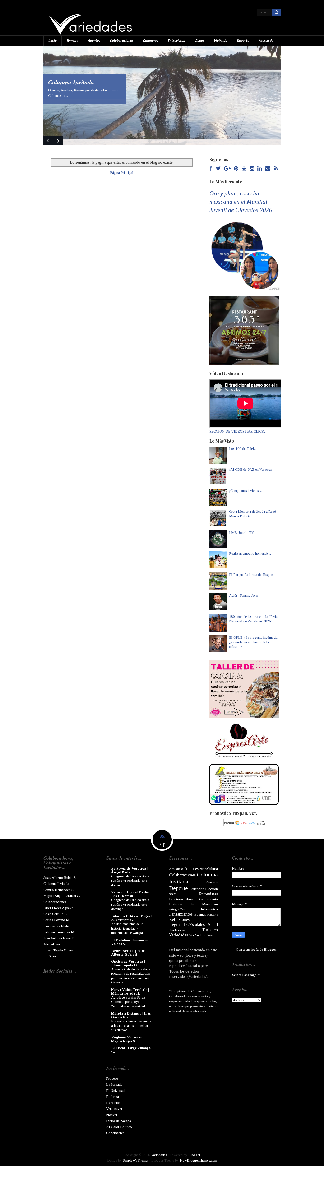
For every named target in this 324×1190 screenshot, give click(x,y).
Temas (72, 40)
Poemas (200, 914)
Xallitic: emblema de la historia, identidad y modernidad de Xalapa (127, 928)
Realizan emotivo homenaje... (250, 553)
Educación (196, 889)
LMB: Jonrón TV (241, 533)
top (162, 844)
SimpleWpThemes (136, 1160)
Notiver (111, 1115)
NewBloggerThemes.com (198, 1160)
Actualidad (176, 869)
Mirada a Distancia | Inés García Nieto (131, 1015)
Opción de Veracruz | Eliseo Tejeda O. (128, 963)
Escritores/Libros (181, 899)
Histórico (175, 904)
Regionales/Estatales (187, 924)
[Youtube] (244, 168)
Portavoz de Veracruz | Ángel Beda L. (129, 870)
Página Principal (121, 173)
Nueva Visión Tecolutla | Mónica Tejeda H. (130, 991)
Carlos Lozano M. (56, 920)
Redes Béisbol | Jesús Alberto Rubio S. (128, 952)
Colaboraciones (121, 40)
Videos (199, 40)
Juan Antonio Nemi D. (59, 938)
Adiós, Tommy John (243, 595)
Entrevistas (176, 40)
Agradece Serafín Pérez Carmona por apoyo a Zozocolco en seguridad (128, 1002)
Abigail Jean (52, 944)
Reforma (112, 1096)
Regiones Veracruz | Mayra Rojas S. (127, 1039)
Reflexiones (179, 919)
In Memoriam (204, 904)
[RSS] (276, 168)
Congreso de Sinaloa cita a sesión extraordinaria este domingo (130, 880)
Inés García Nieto (56, 926)
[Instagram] (252, 168)
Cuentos (212, 882)
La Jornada (114, 1084)
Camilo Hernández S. (58, 890)
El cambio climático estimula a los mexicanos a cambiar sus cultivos (131, 1025)
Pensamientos (181, 914)
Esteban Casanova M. (59, 932)
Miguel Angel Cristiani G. (61, 896)
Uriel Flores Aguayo (58, 908)
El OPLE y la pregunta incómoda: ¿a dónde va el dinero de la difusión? (253, 642)
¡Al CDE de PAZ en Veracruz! (251, 469)
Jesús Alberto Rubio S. (59, 878)
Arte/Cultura (209, 869)
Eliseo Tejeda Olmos (58, 950)
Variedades (178, 935)
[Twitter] (218, 168)
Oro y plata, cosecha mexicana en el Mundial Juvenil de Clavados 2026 (240, 201)
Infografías (177, 909)
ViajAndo (220, 40)
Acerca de (266, 40)
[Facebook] (211, 168)
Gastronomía (208, 899)
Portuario (212, 914)
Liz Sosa (49, 956)
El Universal (115, 1091)
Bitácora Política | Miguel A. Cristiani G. (131, 918)
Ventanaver (114, 1109)
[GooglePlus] (227, 168)
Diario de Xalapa (118, 1121)
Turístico (210, 929)
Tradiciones (177, 930)
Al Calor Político (119, 1127)
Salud (213, 924)
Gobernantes (115, 1133)
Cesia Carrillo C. (55, 914)
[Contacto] (267, 168)
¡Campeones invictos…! (246, 491)
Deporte (243, 40)
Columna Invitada (71, 82)
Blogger (270, 949)
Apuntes (94, 40)
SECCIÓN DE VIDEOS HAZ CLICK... (237, 431)
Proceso (112, 1078)
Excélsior (113, 1103)
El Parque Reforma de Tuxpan (251, 575)
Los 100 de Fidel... (242, 449)
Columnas (150, 40)
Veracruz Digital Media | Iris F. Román (130, 894)
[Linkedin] (259, 168)
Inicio (52, 40)
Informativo (209, 909)
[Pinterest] (236, 168)
